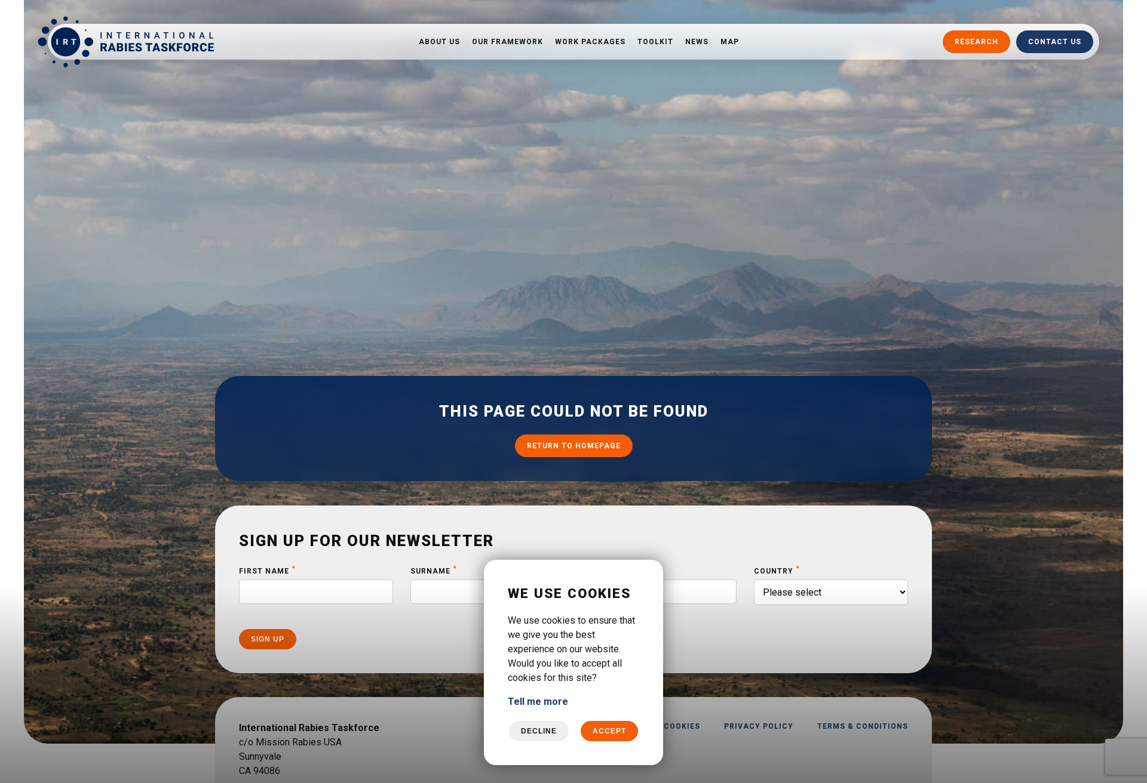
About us (439, 42)
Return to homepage (574, 446)
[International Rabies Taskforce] (126, 42)
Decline (539, 731)
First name (267, 570)
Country (777, 570)
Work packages (590, 42)
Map (729, 42)
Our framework (507, 42)
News (697, 42)
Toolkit (655, 42)
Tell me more (538, 701)
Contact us (1054, 42)
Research (976, 42)
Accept (609, 731)
